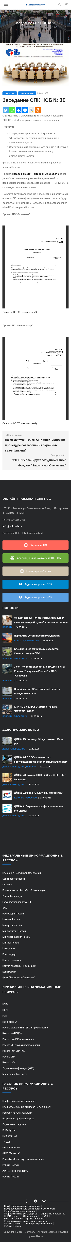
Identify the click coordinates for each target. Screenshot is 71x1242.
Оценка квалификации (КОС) (18, 1068)
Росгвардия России (13, 913)
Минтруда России (12, 925)
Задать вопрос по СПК (38, 584)
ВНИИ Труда (9, 1130)
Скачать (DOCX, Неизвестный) (19, 312)
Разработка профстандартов (18, 1118)
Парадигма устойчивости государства (37, 635)
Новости (9, 93)
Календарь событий (38, 571)
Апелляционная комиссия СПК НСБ (38, 558)
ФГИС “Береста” (11, 1153)
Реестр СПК (8, 1056)
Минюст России (10, 942)
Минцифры (8, 948)
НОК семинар (9, 1136)
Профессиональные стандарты (19, 1101)
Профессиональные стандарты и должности (26, 1107)
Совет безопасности (13, 878)
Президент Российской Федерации (21, 873)
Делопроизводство (13, 748)
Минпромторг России (14, 931)
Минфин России (11, 919)
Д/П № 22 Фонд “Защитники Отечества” (38, 792)
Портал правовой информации (19, 966)
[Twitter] (6, 110)
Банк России (9, 971)
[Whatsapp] (12, 110)
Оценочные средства (14, 1124)
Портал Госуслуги (11, 960)
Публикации (27, 93)
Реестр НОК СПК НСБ (13, 1051)
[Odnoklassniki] (38, 110)
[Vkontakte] (18, 110)
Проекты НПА (9, 1021)
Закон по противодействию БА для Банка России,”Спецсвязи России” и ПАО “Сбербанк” (39, 671)
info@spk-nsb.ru (12, 526)
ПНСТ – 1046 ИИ (11, 1147)
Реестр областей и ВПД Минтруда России (25, 1027)
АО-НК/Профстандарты (15, 1170)
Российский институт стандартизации (23, 1159)
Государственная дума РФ (16, 902)
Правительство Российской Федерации (24, 890)
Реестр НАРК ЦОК (12, 1033)
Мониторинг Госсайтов (14, 1074)
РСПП (5, 1016)
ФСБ (4, 907)
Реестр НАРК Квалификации (18, 1039)
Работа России (10, 1165)
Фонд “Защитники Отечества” (18, 977)
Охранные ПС (38, 545)
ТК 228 (6, 1141)
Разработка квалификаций (17, 1112)
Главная (19, 26)
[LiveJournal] (31, 110)
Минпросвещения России (16, 937)
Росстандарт (9, 954)
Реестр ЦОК (9, 1062)
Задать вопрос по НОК (38, 597)
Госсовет (7, 884)
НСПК (5, 1004)
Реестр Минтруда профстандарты (21, 1045)
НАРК (5, 1010)
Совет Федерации (12, 896)
